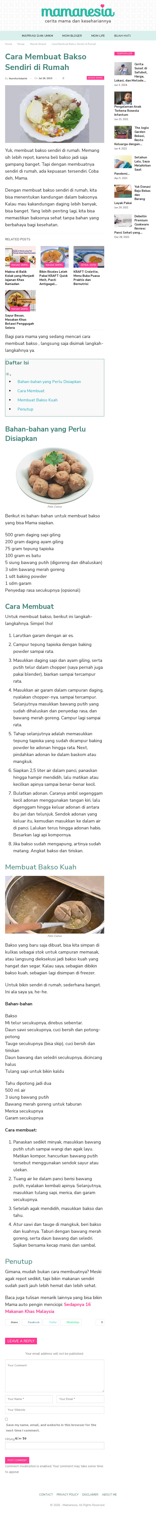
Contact (46, 1495)
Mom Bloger (72, 36)
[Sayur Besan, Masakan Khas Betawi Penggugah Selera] (20, 300)
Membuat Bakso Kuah (37, 400)
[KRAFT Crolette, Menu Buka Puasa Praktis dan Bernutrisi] (89, 256)
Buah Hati (122, 36)
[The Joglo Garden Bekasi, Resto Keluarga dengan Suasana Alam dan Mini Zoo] (123, 132)
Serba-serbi (88, 265)
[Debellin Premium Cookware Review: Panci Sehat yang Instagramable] (123, 220)
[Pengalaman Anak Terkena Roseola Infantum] (123, 98)
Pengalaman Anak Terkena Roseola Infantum (127, 111)
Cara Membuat (30, 391)
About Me (109, 1495)
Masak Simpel (95, 77)
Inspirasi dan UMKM (37, 36)
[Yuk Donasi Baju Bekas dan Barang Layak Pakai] (123, 191)
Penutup (25, 409)
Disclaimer (90, 1495)
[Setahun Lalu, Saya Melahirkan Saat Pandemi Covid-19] (123, 161)
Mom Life (98, 36)
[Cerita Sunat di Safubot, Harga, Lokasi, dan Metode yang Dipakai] (123, 68)
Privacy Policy (68, 1495)
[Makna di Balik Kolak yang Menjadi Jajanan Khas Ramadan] (20, 256)
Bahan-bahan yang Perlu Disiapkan (49, 381)
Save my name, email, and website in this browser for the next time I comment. (51, 1428)
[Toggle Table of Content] (8, 375)
